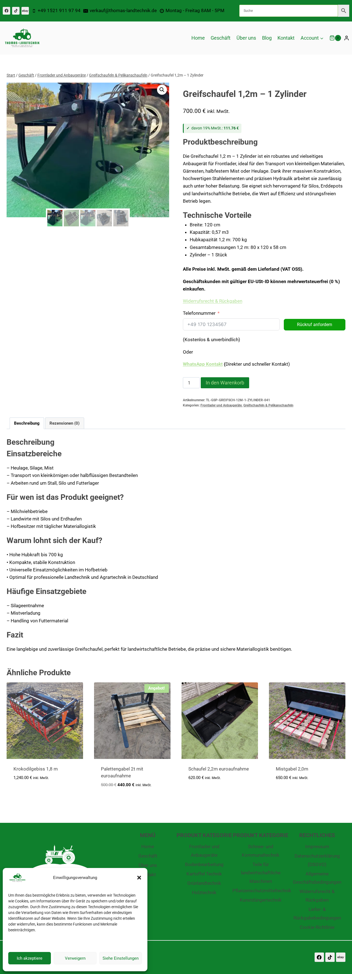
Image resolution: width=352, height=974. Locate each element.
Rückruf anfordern (314, 324)
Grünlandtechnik (204, 883)
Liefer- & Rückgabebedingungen (317, 914)
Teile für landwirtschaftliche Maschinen (260, 873)
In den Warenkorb (225, 383)
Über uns (246, 38)
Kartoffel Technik (204, 874)
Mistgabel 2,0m (292, 769)
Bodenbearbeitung (204, 864)
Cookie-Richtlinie (317, 927)
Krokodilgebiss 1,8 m (35, 769)
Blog (267, 38)
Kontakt (286, 38)
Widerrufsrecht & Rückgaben (317, 896)
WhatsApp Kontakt (203, 364)
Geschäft (220, 38)
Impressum (317, 846)
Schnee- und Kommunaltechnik (260, 851)
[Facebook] (6, 10)
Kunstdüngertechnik (261, 900)
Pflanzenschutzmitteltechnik (260, 890)
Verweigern (75, 958)
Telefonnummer (199, 313)
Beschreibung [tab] (27, 423)
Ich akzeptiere (29, 958)
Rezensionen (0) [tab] (64, 423)
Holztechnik (204, 892)
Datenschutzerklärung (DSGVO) (317, 860)
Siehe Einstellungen (121, 958)
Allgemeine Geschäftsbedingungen (317, 878)
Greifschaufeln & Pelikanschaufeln (268, 405)
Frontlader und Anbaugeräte (221, 405)
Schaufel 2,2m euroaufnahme (218, 769)
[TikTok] (16, 10)
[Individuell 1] (25, 10)
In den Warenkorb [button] (33, 794)
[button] (139, 877)
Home (198, 38)
